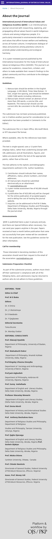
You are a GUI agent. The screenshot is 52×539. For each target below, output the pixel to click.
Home (5, 8)
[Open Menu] (2, 2)
